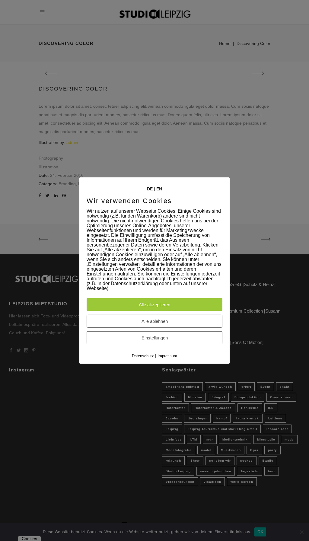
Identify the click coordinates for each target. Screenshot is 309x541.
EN (159, 188)
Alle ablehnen (155, 321)
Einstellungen (155, 337)
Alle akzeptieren (154, 304)
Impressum (167, 356)
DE (150, 188)
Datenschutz (143, 356)
